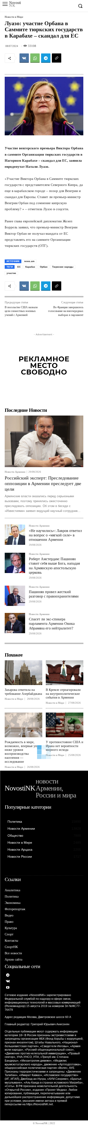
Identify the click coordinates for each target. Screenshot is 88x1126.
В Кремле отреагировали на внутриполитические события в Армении (63, 693)
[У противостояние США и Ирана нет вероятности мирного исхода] (64, 725)
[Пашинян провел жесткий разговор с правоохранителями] (15, 596)
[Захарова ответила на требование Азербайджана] (23, 672)
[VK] (24, 58)
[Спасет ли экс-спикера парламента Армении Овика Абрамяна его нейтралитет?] (15, 623)
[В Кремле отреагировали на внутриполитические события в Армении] (64, 672)
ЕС (19, 267)
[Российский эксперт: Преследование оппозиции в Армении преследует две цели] (44, 441)
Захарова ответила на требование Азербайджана (23, 692)
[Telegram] (45, 58)
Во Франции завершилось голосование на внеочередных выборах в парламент (65, 311)
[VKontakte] (8, 981)
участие (11, 273)
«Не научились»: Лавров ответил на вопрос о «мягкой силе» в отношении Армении (55, 535)
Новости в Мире (14, 17)
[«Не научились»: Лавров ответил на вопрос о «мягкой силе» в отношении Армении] (15, 535)
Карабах (30, 267)
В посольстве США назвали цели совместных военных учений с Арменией (21, 311)
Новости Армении (15, 472)
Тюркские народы (62, 267)
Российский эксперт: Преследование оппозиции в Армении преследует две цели (43, 483)
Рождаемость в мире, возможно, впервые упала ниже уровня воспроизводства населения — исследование (23, 751)
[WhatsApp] (35, 58)
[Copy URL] (56, 58)
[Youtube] (8, 988)
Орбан (43, 267)
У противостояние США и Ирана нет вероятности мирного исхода (64, 746)
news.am (29, 261)
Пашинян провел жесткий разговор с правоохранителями (54, 594)
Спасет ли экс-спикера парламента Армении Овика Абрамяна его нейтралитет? (52, 623)
